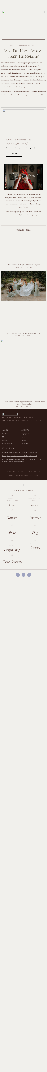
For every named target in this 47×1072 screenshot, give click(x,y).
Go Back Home (23, 490)
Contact (35, 547)
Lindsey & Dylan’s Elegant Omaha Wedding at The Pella (23, 333)
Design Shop (12, 550)
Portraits (34, 517)
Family (13, 45)
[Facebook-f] (19, 221)
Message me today (15, 215)
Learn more (14, 153)
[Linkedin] (17, 425)
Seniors (35, 505)
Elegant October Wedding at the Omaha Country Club (23, 265)
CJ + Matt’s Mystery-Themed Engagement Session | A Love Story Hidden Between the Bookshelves (23, 403)
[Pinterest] (28, 221)
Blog (35, 532)
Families (12, 517)
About (12, 532)
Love (12, 505)
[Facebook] (18, 575)
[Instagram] (23, 221)
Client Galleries (12, 561)
